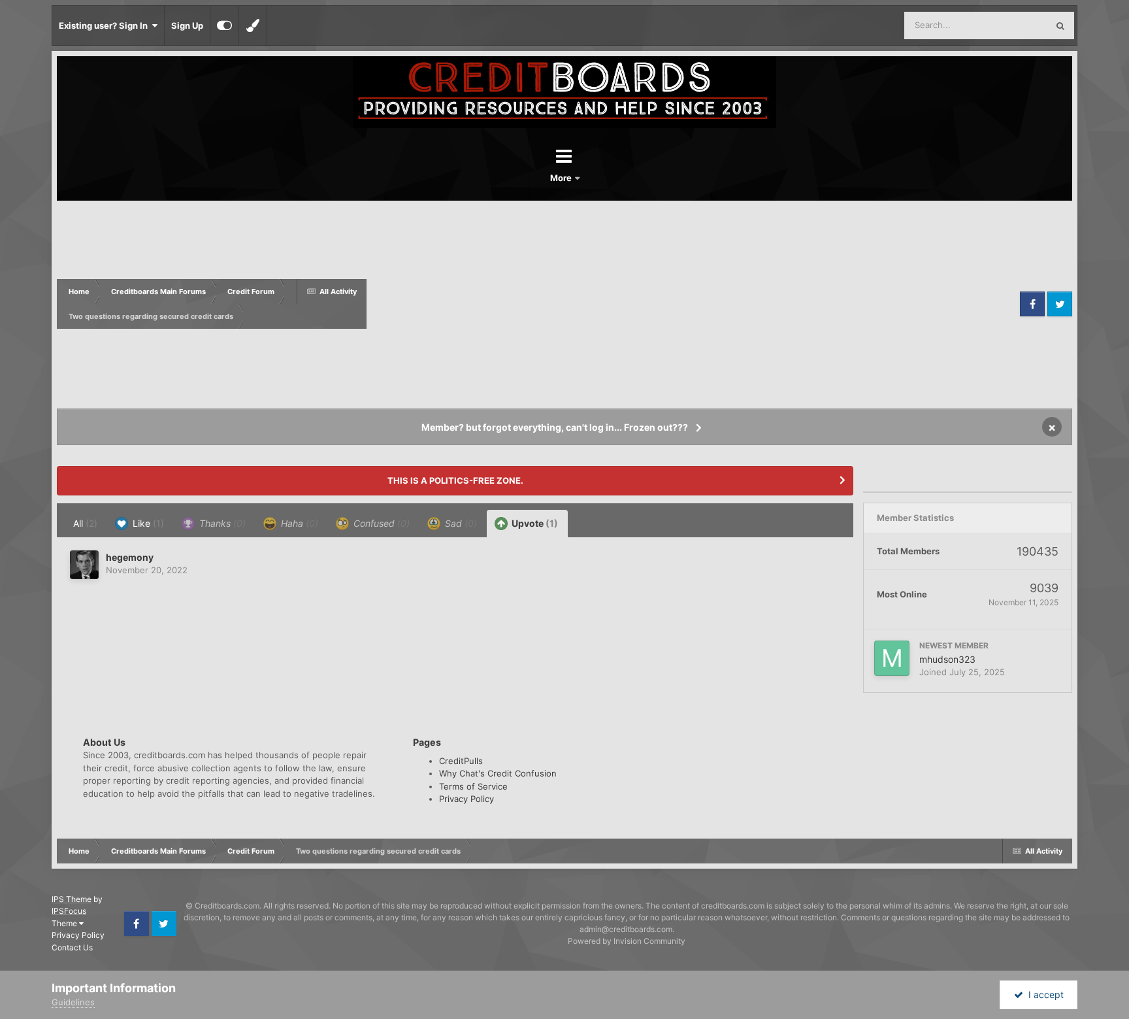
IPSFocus (69, 911)
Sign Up (187, 25)
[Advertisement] (692, 303)
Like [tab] (147, 523)
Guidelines (73, 1002)
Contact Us (72, 947)
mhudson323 (947, 659)
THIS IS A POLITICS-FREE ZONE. (455, 480)
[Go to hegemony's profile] (84, 564)
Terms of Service (473, 786)
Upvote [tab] (534, 523)
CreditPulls (461, 761)
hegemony (130, 557)
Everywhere (1007, 25)
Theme (65, 923)
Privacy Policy (466, 798)
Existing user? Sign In (105, 25)
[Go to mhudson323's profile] (891, 658)
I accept (1043, 994)
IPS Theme (71, 899)
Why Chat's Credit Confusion (498, 773)
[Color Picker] (253, 25)
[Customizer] (224, 25)
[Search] (1060, 25)
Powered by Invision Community (626, 941)
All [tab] (85, 523)
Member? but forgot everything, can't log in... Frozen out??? (554, 427)
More (562, 178)
